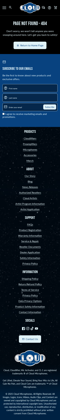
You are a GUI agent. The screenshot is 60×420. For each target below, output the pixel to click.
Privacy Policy (30, 263)
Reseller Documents (30, 246)
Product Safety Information (30, 306)
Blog (30, 181)
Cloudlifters (30, 138)
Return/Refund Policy (30, 284)
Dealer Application (30, 252)
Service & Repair (30, 241)
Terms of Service (30, 289)
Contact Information (30, 312)
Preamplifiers (30, 143)
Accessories (30, 155)
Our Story (30, 175)
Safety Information (30, 257)
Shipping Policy (30, 278)
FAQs (30, 224)
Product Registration (30, 229)
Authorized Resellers (30, 192)
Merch (30, 160)
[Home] (30, 7)
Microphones (30, 149)
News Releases (30, 186)
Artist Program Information (30, 203)
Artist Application (30, 209)
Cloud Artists (30, 198)
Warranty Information (30, 235)
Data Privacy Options (30, 300)
